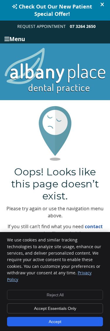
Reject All (55, 295)
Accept (55, 321)
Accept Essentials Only (55, 308)
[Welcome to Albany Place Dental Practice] (55, 92)
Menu (17, 38)
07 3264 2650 (83, 26)
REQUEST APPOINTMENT (41, 26)
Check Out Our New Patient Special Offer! (55, 10)
